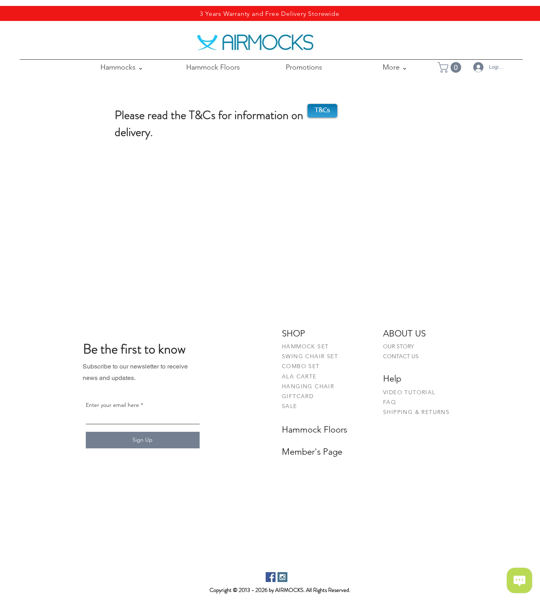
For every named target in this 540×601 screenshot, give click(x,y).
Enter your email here (112, 405)
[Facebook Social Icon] (271, 577)
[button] (394, 67)
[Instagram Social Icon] (282, 577)
